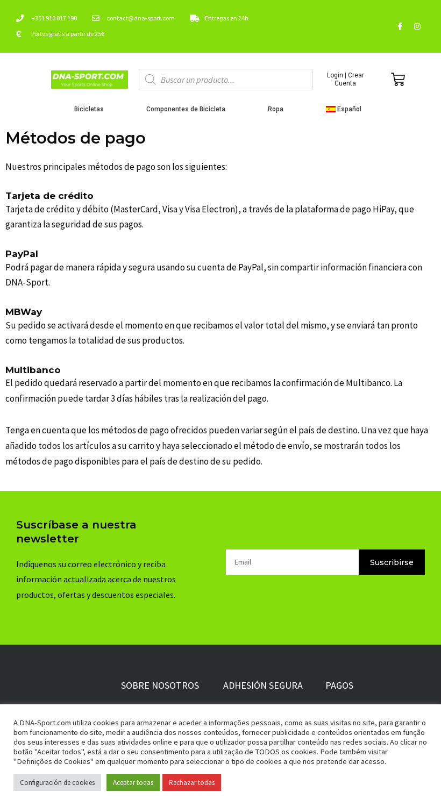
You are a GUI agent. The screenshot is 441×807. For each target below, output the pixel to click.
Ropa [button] (275, 109)
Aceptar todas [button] (133, 782)
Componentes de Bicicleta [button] (185, 109)
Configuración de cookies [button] (57, 782)
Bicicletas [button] (89, 109)
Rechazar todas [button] (192, 782)
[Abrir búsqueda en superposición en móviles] (226, 79)
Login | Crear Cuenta (345, 79)
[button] (347, 109)
